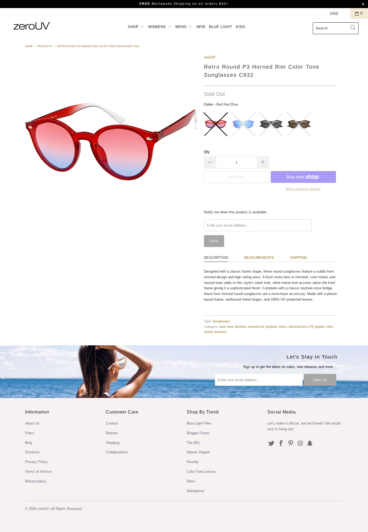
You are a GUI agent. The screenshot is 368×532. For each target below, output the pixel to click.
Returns (112, 433)
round (208, 331)
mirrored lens (298, 326)
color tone (226, 326)
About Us (32, 423)
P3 (312, 326)
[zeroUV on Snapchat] (310, 443)
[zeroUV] (32, 26)
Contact (112, 423)
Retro (191, 481)
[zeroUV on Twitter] (272, 443)
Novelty (193, 462)
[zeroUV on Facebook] (281, 443)
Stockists (32, 452)
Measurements (259, 258)
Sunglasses (221, 321)
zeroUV (210, 57)
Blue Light (220, 27)
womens (220, 331)
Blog (28, 443)
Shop (134, 27)
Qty (207, 152)
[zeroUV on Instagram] (300, 443)
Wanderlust (195, 491)
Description (216, 258)
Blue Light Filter (199, 423)
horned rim (256, 326)
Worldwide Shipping (165, 4)
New (200, 27)
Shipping (298, 258)
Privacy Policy (36, 462)
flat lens (241, 326)
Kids (240, 27)
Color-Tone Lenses (201, 472)
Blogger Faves (198, 433)
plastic (320, 326)
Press (29, 433)
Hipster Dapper (198, 452)
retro (329, 326)
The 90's (193, 443)
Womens (157, 27)
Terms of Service (38, 472)
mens (283, 326)
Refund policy (35, 481)
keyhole (271, 326)
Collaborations (117, 452)
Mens (181, 27)
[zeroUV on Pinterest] (291, 443)
